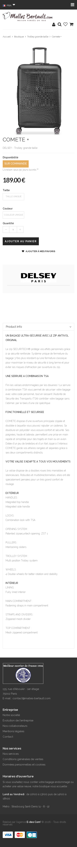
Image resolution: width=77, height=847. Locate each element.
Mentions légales (13, 731)
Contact (8, 736)
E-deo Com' (34, 822)
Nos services (11, 753)
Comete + (56, 36)
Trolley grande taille (37, 36)
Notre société (11, 715)
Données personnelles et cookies (24, 764)
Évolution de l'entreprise (18, 720)
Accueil (7, 36)
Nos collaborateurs (15, 726)
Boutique (19, 36)
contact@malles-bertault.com (31, 698)
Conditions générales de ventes (23, 759)
